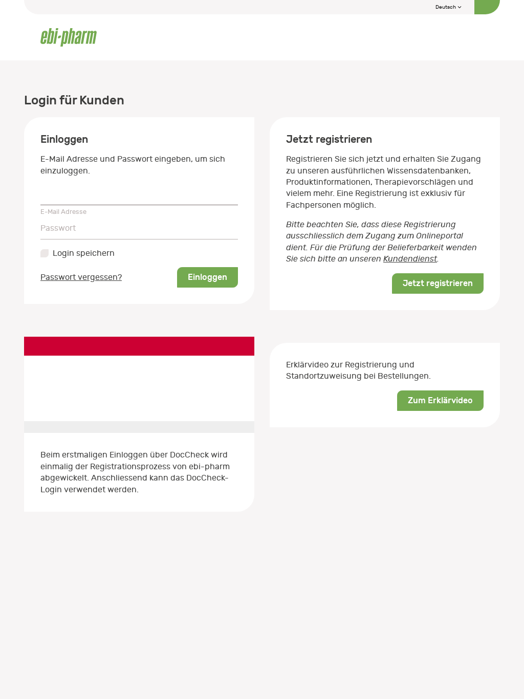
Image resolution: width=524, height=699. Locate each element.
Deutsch (446, 7)
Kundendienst (410, 259)
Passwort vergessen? (81, 277)
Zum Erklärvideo (440, 400)
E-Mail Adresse (63, 211)
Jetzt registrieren (438, 283)
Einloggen (207, 277)
